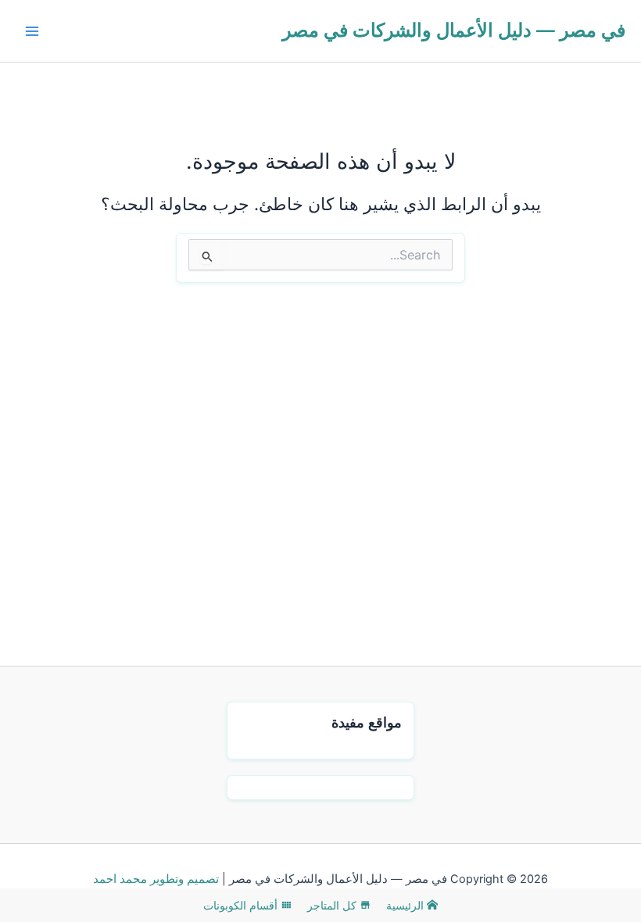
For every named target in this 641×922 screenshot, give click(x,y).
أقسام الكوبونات (242, 905)
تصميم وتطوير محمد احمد (156, 879)
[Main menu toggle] (32, 31)
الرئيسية (406, 905)
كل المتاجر (333, 905)
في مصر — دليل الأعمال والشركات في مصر (453, 30)
